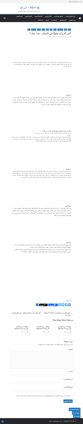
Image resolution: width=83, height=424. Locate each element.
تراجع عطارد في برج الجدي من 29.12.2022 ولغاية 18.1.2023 (57, 314)
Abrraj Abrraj (59, 37)
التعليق (70, 349)
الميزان (39, 29)
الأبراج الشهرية (28, 16)
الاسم (71, 371)
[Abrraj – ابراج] (79, 18)
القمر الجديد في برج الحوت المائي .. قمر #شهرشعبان (26, 313)
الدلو (47, 29)
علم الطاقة (34, 29)
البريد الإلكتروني (68, 379)
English (40, 20)
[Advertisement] (41, 50)
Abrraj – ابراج (30, 7)
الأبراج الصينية (63, 20)
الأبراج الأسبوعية (38, 16)
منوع (29, 29)
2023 (69, 29)
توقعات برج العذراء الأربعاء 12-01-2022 (42, 327)
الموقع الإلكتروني (68, 387)
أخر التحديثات (60, 29)
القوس (43, 29)
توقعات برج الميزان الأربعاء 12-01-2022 (64, 327)
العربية (47, 20)
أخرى (55, 29)
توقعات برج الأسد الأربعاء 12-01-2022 (21, 327)
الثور (51, 29)
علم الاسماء (54, 20)
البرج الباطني (19, 16)
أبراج (65, 29)
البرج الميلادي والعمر (70, 16)
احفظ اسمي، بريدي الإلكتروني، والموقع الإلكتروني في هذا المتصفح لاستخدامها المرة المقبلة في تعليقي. (43, 396)
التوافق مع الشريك (58, 16)
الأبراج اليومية (48, 16)
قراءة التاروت (72, 20)
